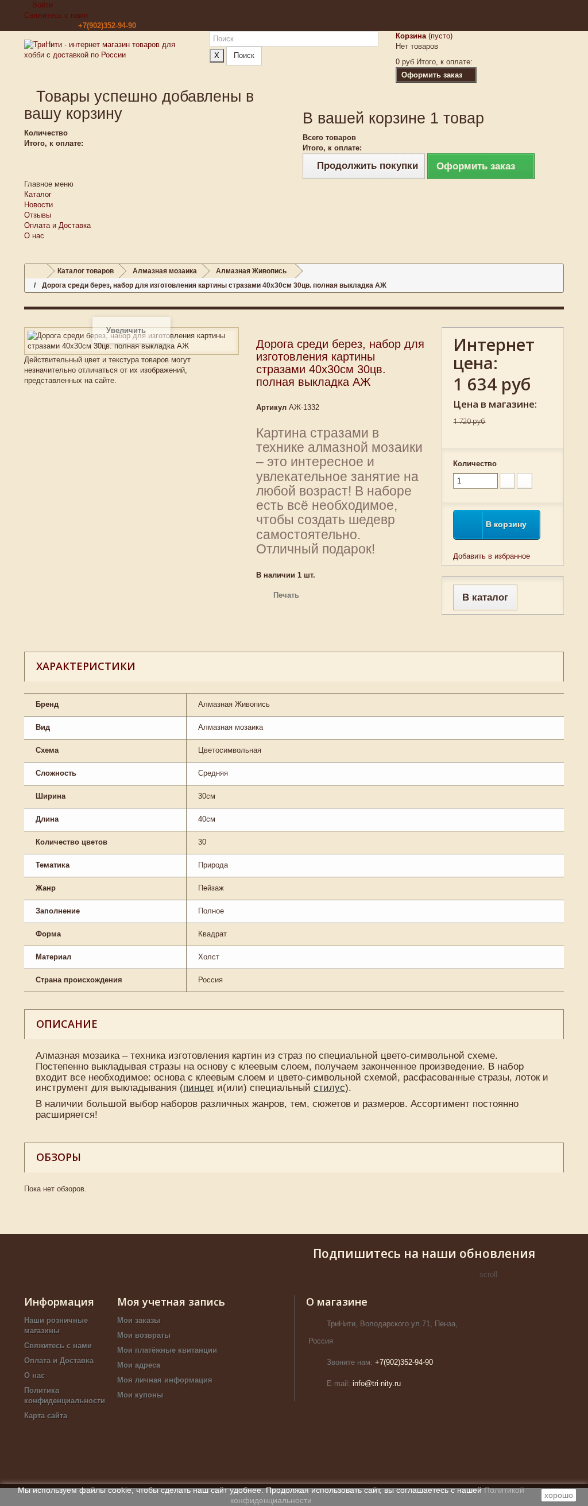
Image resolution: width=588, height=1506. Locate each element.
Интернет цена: (494, 353)
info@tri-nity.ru (377, 1383)
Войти (41, 5)
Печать (286, 595)
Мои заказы (138, 1320)
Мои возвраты (144, 1335)
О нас (34, 235)
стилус (329, 1087)
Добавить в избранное (491, 556)
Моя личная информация (164, 1380)
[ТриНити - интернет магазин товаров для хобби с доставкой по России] (108, 59)
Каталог (38, 194)
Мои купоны (140, 1395)
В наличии (275, 575)
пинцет (198, 1087)
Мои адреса (138, 1365)
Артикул (271, 407)
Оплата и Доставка (57, 225)
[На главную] (36, 271)
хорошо (558, 1495)
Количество (475, 463)
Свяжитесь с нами (56, 15)
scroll (488, 1274)
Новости (38, 204)
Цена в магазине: (495, 404)
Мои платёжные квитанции (167, 1350)
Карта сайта (45, 1415)
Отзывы (37, 215)
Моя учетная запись (171, 1301)
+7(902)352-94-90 (107, 25)
